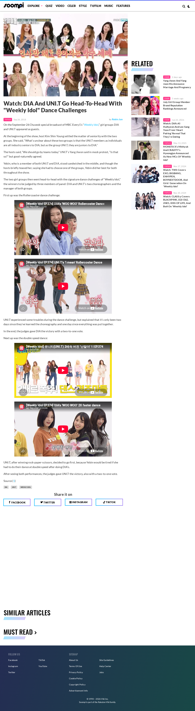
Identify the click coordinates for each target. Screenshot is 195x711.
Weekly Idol (91, 124)
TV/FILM (95, 5)
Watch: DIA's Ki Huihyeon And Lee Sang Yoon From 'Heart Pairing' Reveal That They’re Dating (176, 130)
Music (108, 5)
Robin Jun (117, 119)
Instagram (80, 502)
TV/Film (8, 119)
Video (60, 5)
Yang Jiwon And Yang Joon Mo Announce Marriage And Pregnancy (177, 84)
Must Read (18, 631)
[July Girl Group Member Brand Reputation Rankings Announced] (145, 105)
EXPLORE (34, 5)
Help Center (105, 666)
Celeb (71, 5)
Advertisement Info (78, 690)
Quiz (49, 5)
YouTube (43, 666)
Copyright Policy (77, 684)
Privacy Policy (76, 672)
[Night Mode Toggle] (189, 6)
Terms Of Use (75, 666)
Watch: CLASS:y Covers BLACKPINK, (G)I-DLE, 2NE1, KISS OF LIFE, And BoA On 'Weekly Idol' (177, 201)
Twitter (49, 502)
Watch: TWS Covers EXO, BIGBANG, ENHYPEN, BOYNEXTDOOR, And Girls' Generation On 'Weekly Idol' (175, 178)
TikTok (42, 660)
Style (83, 5)
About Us (73, 660)
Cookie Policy (76, 678)
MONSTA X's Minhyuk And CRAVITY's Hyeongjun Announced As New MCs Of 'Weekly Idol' (177, 153)
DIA (6, 487)
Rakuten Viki (104, 702)
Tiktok (110, 502)
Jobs (101, 672)
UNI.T (14, 487)
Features (123, 5)
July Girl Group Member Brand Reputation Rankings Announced (176, 105)
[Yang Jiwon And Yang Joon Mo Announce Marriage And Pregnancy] (145, 84)
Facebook (18, 502)
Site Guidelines (106, 660)
